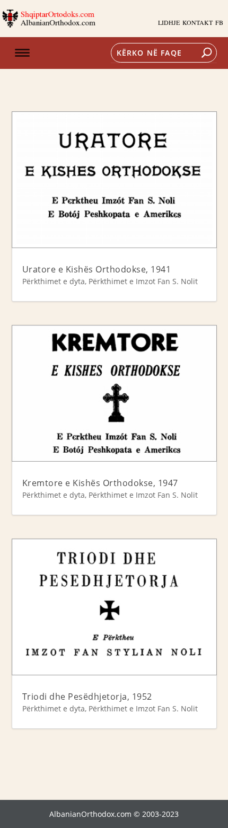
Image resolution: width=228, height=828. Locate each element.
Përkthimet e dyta (53, 281)
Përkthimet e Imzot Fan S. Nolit (143, 281)
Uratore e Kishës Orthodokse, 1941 (96, 269)
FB (219, 22)
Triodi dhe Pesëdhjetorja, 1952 (87, 696)
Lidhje (169, 22)
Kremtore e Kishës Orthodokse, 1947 (100, 483)
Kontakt (197, 22)
